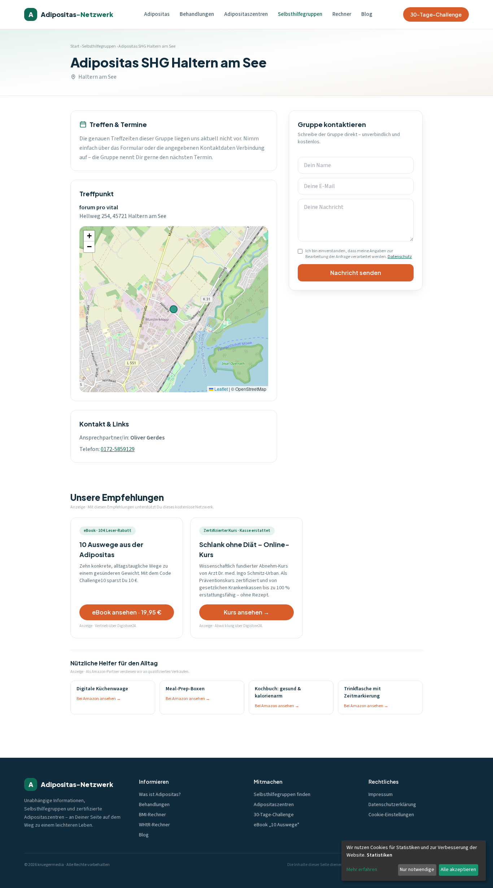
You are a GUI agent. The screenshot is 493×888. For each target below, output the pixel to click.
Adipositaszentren (246, 14)
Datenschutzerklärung (392, 804)
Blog (366, 14)
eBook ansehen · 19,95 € (127, 612)
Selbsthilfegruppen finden (282, 794)
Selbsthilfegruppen (300, 14)
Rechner (341, 14)
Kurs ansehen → (246, 612)
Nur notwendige (417, 869)
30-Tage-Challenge (436, 14)
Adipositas (157, 14)
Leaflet (220, 389)
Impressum (380, 794)
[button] (89, 236)
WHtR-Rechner (154, 824)
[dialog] (413, 860)
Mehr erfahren (361, 869)
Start (74, 46)
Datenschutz (400, 257)
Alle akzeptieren (458, 869)
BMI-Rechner (152, 814)
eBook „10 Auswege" (276, 824)
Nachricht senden (355, 272)
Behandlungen (197, 14)
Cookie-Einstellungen (391, 814)
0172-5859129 (118, 449)
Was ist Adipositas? (160, 794)
